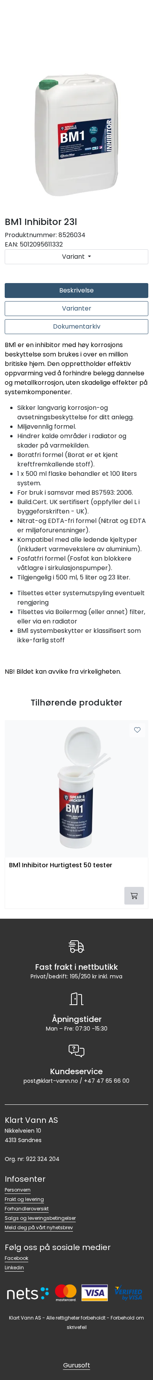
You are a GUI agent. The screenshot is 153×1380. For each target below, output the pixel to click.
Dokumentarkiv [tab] (76, 326)
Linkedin (14, 1267)
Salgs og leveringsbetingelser (40, 1218)
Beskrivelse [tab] (76, 290)
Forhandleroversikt (27, 1208)
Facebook (16, 1258)
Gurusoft (76, 1365)
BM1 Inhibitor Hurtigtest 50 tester (60, 865)
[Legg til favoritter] (137, 730)
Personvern (18, 1189)
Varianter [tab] (76, 308)
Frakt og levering (24, 1199)
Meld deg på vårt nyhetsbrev (39, 1227)
